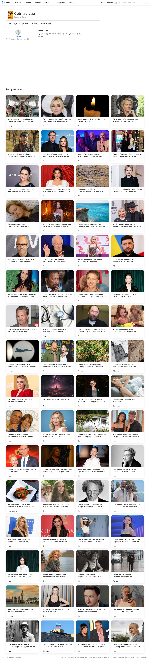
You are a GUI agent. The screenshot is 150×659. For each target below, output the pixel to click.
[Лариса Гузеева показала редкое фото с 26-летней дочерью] (127, 146)
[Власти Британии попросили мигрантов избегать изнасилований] (22, 601)
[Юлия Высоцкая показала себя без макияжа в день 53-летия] (57, 426)
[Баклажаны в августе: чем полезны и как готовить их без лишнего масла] (22, 496)
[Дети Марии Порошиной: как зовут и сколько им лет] (127, 111)
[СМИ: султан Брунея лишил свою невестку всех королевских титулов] (57, 286)
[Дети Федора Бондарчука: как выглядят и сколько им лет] (22, 251)
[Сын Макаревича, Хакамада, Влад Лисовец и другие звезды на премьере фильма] (92, 391)
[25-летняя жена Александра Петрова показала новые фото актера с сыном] (127, 426)
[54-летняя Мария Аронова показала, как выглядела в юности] (127, 461)
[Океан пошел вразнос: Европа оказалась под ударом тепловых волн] (92, 216)
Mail (3, 657)
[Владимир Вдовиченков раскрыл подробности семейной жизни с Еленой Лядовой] (57, 146)
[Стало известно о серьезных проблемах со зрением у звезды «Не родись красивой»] (92, 286)
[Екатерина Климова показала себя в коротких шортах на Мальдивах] (92, 531)
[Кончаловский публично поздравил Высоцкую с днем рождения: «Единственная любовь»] (22, 426)
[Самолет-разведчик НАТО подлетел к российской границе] (22, 356)
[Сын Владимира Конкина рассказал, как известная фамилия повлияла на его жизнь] (57, 251)
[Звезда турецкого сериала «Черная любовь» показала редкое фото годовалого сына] (57, 531)
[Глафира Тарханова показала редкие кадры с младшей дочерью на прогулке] (22, 181)
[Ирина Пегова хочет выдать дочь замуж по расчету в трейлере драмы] (57, 461)
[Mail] (3, 2)
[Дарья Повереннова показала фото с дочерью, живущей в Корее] (22, 566)
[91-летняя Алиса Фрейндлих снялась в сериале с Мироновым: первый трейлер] (22, 146)
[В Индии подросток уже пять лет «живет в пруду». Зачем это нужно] (92, 426)
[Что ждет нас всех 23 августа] (57, 391)
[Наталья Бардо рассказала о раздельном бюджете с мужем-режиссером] (57, 356)
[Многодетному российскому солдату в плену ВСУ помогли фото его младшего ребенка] (22, 111)
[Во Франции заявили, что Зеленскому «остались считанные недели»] (127, 251)
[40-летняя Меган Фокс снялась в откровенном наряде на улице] (22, 286)
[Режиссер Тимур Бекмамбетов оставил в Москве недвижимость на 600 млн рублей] (92, 321)
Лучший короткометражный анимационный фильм (60, 34)
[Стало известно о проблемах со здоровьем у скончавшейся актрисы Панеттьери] (57, 111)
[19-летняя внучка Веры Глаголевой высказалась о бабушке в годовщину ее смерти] (127, 321)
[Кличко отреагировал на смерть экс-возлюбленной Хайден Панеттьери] (22, 461)
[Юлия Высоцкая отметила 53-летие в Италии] (57, 601)
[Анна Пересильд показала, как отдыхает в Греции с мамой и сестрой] (57, 496)
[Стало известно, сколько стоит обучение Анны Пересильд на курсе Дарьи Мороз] (127, 531)
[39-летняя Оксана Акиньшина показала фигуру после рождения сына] (127, 601)
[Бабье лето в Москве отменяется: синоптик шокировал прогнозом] (127, 566)
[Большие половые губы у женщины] (127, 391)
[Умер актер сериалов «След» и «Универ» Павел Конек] (92, 601)
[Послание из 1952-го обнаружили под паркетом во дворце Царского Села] (92, 181)
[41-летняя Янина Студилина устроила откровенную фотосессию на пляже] (92, 251)
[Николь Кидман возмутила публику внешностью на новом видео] (127, 636)
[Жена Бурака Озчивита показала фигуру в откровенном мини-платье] (57, 216)
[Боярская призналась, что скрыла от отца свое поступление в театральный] (127, 286)
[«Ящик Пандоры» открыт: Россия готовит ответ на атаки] (57, 636)
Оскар (18, 36)
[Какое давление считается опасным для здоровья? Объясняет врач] (57, 321)
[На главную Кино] (8, 2)
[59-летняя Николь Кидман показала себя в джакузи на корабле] (57, 566)
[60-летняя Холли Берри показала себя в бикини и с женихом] (127, 496)
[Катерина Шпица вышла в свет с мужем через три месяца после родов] (92, 461)
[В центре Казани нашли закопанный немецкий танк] (127, 356)
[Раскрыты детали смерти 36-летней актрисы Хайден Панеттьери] (22, 391)
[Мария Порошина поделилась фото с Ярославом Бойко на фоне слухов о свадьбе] (92, 146)
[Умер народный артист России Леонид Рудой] (92, 111)
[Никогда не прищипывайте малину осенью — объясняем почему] (92, 356)
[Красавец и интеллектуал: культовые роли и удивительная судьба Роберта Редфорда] (22, 636)
